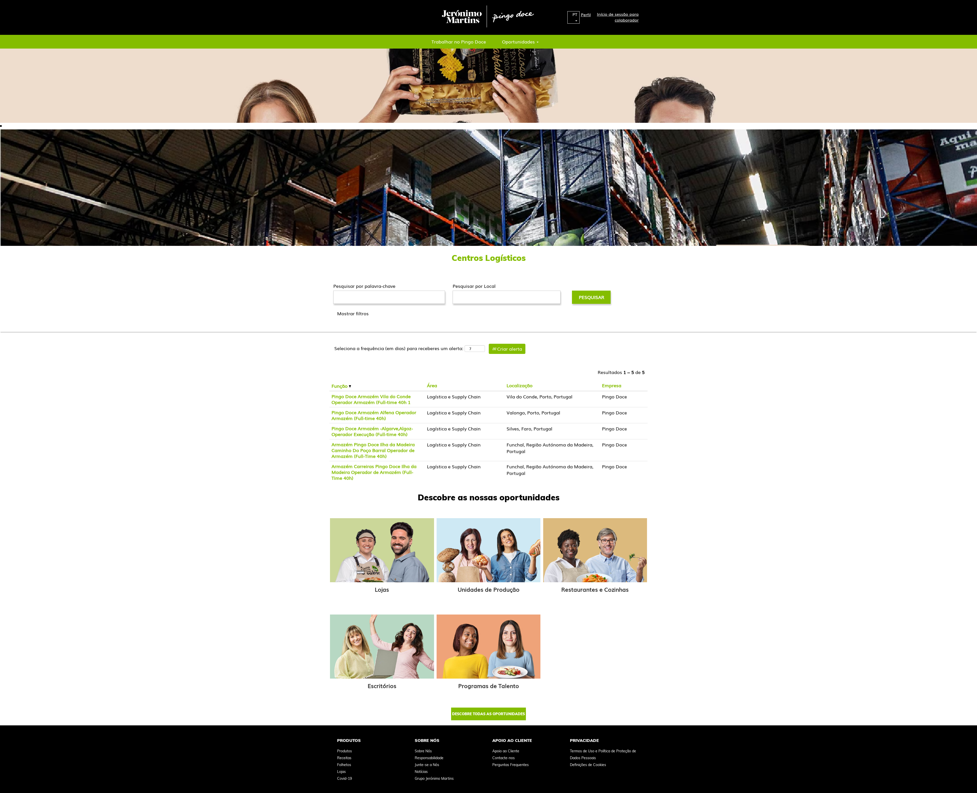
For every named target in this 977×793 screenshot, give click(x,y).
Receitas (344, 758)
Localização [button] (520, 385)
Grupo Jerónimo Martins (434, 778)
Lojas (382, 589)
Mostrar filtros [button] (353, 313)
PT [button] (574, 14)
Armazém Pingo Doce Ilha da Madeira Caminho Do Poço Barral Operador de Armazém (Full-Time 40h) (373, 450)
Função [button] (340, 386)
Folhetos (344, 764)
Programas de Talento (488, 686)
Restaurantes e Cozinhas (595, 589)
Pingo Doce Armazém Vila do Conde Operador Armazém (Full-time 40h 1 (371, 399)
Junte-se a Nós (427, 764)
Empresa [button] (611, 385)
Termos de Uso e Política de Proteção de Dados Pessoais (603, 754)
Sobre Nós (423, 751)
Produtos (344, 751)
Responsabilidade (429, 758)
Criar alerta (509, 348)
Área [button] (432, 385)
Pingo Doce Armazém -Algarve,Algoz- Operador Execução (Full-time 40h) (372, 431)
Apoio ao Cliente (505, 751)
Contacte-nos (503, 758)
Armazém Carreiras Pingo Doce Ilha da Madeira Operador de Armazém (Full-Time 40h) (374, 472)
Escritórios (382, 686)
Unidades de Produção (489, 589)
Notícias (421, 771)
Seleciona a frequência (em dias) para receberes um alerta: (398, 348)
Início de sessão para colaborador (618, 17)
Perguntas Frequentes (510, 764)
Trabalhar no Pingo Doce (459, 41)
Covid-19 (344, 778)
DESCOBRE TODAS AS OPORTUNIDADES (488, 714)
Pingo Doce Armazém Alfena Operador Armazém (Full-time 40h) (374, 415)
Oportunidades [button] (519, 41)
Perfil (586, 15)
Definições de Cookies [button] (588, 764)
